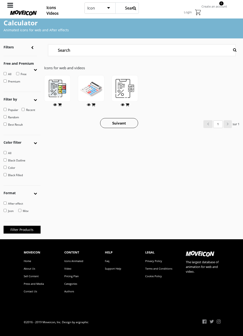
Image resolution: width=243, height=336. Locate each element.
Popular (13, 110)
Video (67, 268)
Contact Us (30, 291)
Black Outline (16, 160)
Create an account (214, 6)
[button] (37, 69)
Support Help (113, 268)
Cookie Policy (153, 276)
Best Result (15, 125)
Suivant (119, 123)
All (9, 74)
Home (27, 261)
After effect (15, 204)
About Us (29, 268)
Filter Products (21, 229)
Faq (107, 261)
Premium (14, 81)
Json (11, 211)
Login (188, 12)
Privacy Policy (153, 261)
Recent (30, 110)
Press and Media (34, 283)
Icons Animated (73, 261)
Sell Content (31, 276)
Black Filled (15, 175)
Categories (70, 283)
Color (11, 168)
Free (24, 74)
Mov (25, 211)
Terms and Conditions (158, 268)
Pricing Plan (71, 276)
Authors (69, 291)
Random (13, 117)
